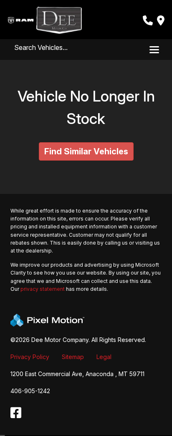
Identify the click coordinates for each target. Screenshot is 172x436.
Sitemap (73, 356)
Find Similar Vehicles (86, 151)
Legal (103, 356)
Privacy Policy (29, 356)
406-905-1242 (30, 390)
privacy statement (42, 289)
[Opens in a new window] (15, 413)
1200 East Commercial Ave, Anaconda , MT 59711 (77, 373)
